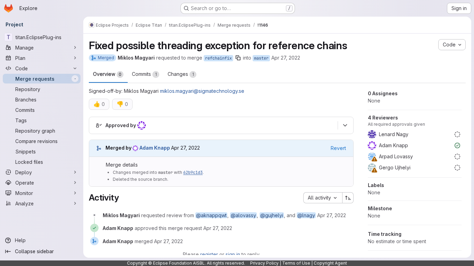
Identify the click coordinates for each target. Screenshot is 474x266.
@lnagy (306, 215)
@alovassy (243, 215)
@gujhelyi (271, 215)
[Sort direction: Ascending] (348, 197)
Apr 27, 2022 (285, 58)
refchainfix (218, 58)
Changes (181, 74)
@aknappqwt (211, 215)
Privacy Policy (264, 263)
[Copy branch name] (238, 58)
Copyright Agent (330, 263)
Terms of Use (296, 263)
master (261, 58)
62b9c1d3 (193, 172)
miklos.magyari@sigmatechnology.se (202, 91)
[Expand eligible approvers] (345, 125)
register (209, 254)
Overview (107, 74)
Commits (144, 74)
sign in (233, 254)
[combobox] (322, 197)
